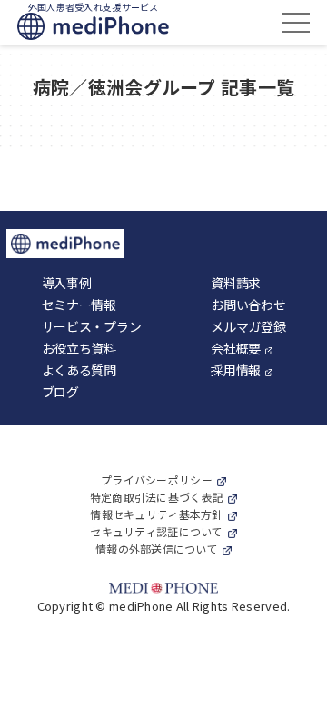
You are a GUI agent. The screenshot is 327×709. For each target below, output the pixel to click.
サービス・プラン (92, 326)
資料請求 (236, 283)
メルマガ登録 (248, 326)
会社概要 (236, 348)
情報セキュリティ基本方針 (156, 514)
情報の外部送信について (156, 548)
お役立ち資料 (79, 348)
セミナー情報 (79, 304)
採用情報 (236, 370)
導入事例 (67, 283)
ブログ (60, 392)
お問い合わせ (248, 304)
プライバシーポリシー (157, 479)
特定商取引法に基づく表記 (156, 496)
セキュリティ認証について (156, 531)
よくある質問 (79, 370)
